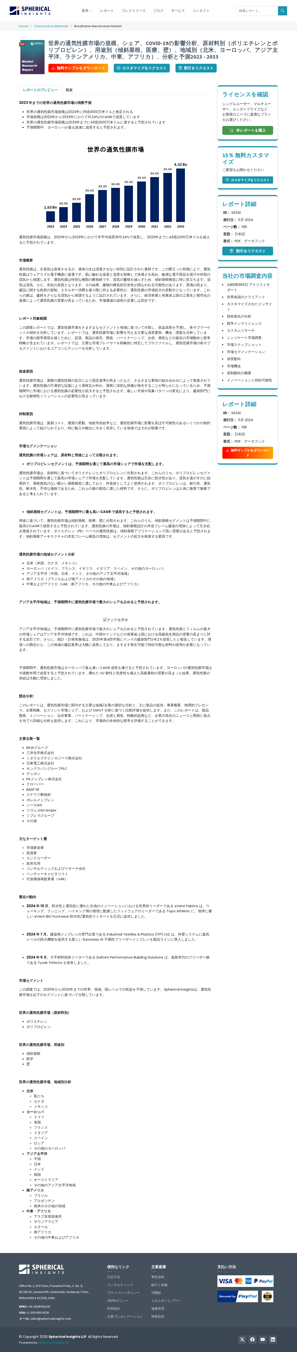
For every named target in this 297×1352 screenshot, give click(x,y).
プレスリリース (133, 10)
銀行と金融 (159, 1284)
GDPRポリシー (118, 1300)
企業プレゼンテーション (125, 1316)
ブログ (158, 10)
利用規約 (113, 1308)
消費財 (156, 1292)
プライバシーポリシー (123, 1292)
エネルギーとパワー (166, 1300)
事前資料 (157, 1277)
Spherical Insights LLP (53, 1342)
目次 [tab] (69, 89)
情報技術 (157, 1316)
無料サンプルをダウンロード (81, 68)
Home (23, 26)
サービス (178, 10)
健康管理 (157, 1308)
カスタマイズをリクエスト (144, 68)
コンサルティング (120, 1284)
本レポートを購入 (250, 130)
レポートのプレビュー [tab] (40, 89)
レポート (107, 10)
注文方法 (113, 1277)
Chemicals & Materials (51, 26)
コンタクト (201, 10)
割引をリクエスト (199, 68)
